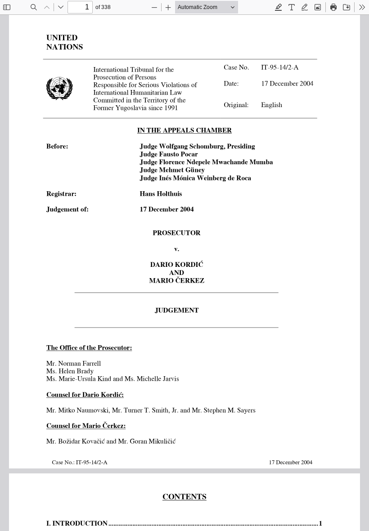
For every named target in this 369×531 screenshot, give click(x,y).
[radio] (278, 7)
